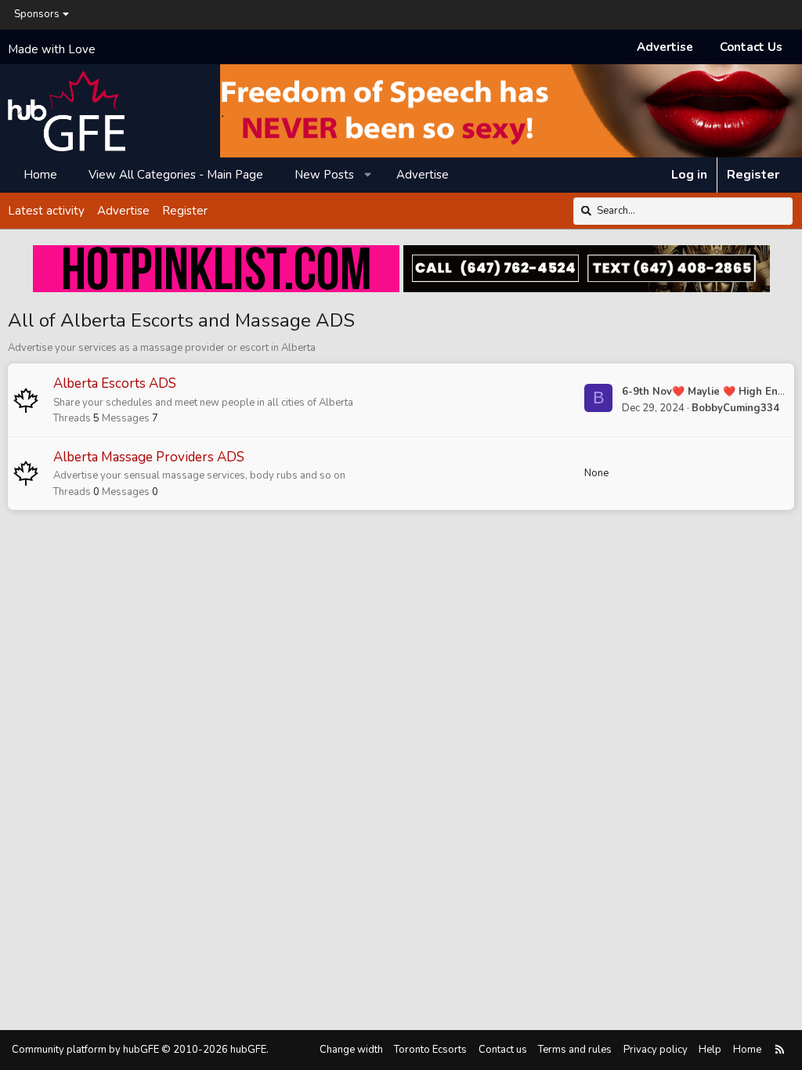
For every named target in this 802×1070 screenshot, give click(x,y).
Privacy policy (655, 1050)
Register (185, 211)
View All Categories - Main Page (176, 175)
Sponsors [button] (37, 14)
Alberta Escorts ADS (114, 383)
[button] (368, 174)
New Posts (324, 175)
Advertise (665, 47)
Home (40, 175)
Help (710, 1050)
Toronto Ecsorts (430, 1050)
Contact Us (751, 47)
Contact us (503, 1050)
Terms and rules (575, 1050)
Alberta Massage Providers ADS (148, 457)
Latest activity (46, 211)
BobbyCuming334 (735, 408)
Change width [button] (351, 1050)
